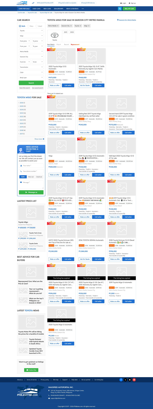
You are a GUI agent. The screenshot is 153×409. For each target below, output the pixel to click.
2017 (21, 134)
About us (20, 380)
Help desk (75, 380)
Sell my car (129, 9)
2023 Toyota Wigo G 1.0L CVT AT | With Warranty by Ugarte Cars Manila (61, 283)
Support (64, 380)
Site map (55, 380)
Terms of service (32, 380)
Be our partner (86, 380)
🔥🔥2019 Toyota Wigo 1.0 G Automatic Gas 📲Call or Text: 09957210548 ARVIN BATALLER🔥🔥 (121, 199)
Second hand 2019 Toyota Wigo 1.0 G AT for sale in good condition (121, 115)
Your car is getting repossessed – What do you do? (36, 291)
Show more (38, 139)
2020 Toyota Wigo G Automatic (60, 324)
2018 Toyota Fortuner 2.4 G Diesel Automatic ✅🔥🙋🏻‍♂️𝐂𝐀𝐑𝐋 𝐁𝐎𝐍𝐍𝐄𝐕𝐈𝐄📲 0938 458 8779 (121, 241)
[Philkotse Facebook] (121, 379)
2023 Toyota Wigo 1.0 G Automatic (57, 67)
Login (124, 3)
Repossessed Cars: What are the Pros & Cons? (30, 282)
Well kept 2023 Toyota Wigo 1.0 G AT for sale (121, 157)
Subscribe (32, 370)
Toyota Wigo (23, 222)
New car (31, 177)
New (31, 26)
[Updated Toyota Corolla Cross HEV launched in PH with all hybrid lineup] (23, 350)
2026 (21, 103)
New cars (47, 9)
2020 (21, 123)
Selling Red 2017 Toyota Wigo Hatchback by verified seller (90, 115)
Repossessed (75, 44)
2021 (21, 120)
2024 (21, 110)
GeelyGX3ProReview (88, 3)
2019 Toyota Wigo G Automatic (120, 282)
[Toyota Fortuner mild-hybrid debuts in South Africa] (23, 341)
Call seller (68, 85)
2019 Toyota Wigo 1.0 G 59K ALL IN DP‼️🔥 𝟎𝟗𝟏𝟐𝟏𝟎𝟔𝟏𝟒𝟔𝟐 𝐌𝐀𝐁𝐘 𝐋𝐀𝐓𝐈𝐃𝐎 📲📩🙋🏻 (61, 115)
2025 (21, 106)
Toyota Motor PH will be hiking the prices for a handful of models (31, 333)
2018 (21, 130)
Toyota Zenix (33, 243)
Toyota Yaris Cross (35, 233)
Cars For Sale (24, 9)
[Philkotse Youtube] (134, 379)
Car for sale (21, 12)
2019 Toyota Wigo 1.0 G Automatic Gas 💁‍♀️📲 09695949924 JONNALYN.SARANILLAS (91, 157)
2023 (21, 113)
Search (31, 83)
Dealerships (58, 9)
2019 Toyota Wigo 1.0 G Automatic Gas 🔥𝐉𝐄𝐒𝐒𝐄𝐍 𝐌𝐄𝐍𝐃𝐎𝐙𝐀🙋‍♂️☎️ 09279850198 (91, 199)
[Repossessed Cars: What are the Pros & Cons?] (31, 272)
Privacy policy (45, 380)
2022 (21, 116)
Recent (66, 44)
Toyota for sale (32, 12)
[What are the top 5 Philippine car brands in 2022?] (23, 300)
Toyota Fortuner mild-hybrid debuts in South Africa (36, 341)
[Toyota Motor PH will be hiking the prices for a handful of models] (31, 322)
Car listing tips (99, 380)
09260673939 (70, 395)
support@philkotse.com (58, 398)
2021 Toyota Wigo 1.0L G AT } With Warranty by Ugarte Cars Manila (91, 67)
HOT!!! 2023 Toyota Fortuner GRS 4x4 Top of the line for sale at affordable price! (61, 241)
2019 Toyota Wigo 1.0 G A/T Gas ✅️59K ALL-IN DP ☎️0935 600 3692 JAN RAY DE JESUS (60, 199)
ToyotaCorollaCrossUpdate (67, 3)
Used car (39, 177)
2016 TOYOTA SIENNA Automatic (91, 240)
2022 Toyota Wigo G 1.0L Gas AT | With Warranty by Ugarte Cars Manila (91, 283)
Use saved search (37, 88)
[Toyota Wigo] (31, 212)
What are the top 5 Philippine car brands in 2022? (36, 300)
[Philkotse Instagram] (129, 379)
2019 (21, 127)
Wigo (50, 156)
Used (40, 26)
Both (23, 26)
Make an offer (54, 85)
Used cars (36, 9)
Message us (32, 192)
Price (58, 44)
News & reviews (72, 9)
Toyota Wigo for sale (46, 12)
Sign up (133, 3)
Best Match (50, 44)
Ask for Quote (85, 85)
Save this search (25, 88)
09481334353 (55, 395)
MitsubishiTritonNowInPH (45, 3)
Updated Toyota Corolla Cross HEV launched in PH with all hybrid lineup (36, 351)
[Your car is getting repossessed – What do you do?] (23, 290)
